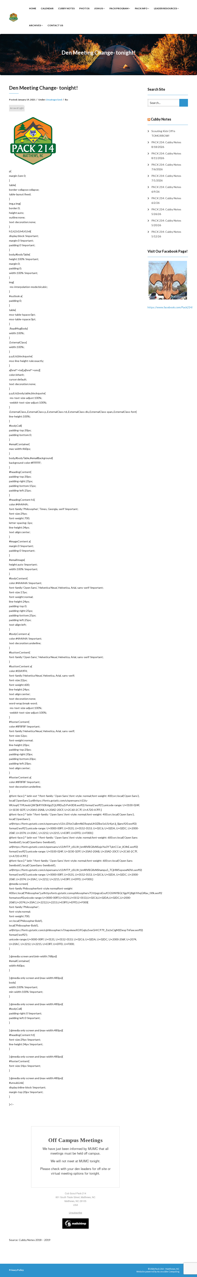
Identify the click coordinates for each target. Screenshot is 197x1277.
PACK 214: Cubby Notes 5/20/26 (166, 223)
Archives (35, 25)
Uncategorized (54, 99)
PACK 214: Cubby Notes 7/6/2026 (166, 167)
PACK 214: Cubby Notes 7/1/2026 (166, 178)
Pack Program (119, 8)
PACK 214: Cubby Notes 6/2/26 (166, 200)
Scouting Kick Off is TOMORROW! (163, 133)
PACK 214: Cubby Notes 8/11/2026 (166, 156)
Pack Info (141, 8)
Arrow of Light (17, 108)
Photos (84, 8)
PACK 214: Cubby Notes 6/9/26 (166, 189)
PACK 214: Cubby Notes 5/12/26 (166, 234)
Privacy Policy (16, 1270)
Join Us (98, 8)
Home (32, 8)
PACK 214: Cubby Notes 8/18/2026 (166, 144)
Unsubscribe (75, 1212)
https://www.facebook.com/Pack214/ (170, 307)
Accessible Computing (168, 1271)
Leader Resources (165, 8)
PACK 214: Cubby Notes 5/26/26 (166, 212)
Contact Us (55, 25)
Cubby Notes (66, 8)
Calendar (47, 8)
